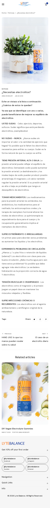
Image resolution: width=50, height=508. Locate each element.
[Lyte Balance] (25, 4)
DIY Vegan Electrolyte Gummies (17, 428)
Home (4, 13)
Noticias (11, 13)
